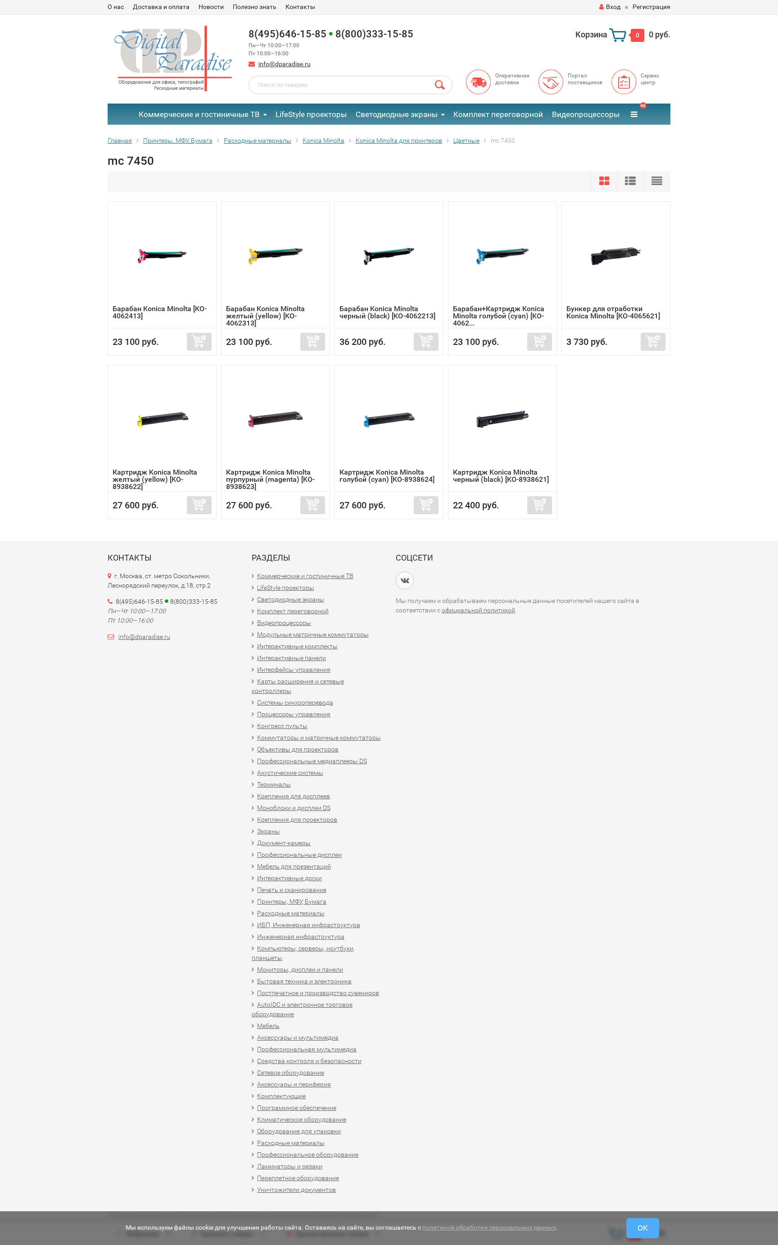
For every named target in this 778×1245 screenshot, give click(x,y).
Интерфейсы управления (293, 669)
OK (643, 1227)
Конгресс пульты (282, 725)
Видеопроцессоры (586, 114)
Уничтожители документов (296, 1189)
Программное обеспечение (296, 1107)
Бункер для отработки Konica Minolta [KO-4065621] (613, 312)
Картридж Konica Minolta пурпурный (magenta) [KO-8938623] (270, 479)
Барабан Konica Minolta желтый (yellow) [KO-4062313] (265, 315)
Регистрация (651, 6)
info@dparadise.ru (284, 64)
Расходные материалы (291, 913)
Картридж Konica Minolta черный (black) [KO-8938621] (501, 476)
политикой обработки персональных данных (489, 1227)
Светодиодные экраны (397, 114)
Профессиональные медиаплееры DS (312, 761)
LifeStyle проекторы (311, 114)
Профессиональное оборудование (307, 1154)
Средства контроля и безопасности (309, 1060)
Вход (613, 6)
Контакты (300, 6)
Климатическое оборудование (301, 1119)
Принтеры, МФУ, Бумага (291, 901)
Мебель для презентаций (294, 866)
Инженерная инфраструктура (300, 936)
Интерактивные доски (289, 878)
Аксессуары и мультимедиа (298, 1037)
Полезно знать (254, 6)
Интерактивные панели (291, 657)
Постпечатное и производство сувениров (318, 992)
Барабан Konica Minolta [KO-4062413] (160, 312)
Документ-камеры (284, 843)
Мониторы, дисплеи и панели (300, 969)
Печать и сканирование (291, 889)
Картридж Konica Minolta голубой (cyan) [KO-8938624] (386, 476)
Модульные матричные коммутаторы (313, 634)
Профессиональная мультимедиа (307, 1049)
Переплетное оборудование (298, 1178)
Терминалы (274, 784)
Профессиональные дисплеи (299, 854)
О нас (116, 6)
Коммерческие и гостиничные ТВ (199, 114)
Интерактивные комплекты (297, 646)
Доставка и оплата (161, 6)
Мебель (268, 1025)
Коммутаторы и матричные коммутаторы (319, 737)
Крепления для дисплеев (293, 796)
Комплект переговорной (498, 114)
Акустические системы (290, 772)
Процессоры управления (293, 714)
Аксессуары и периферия (294, 1084)
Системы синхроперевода (295, 702)
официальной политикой (478, 610)
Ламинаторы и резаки (289, 1166)
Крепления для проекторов (297, 819)
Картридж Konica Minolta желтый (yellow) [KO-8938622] (155, 479)
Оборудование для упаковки (299, 1131)
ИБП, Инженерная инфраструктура (308, 924)
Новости (211, 6)
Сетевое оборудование (290, 1072)
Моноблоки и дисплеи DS (293, 807)
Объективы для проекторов (298, 749)
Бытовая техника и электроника (304, 981)
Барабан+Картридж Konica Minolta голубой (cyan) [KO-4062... (498, 315)
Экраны (268, 831)
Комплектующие (281, 1096)
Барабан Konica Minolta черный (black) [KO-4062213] (387, 312)
